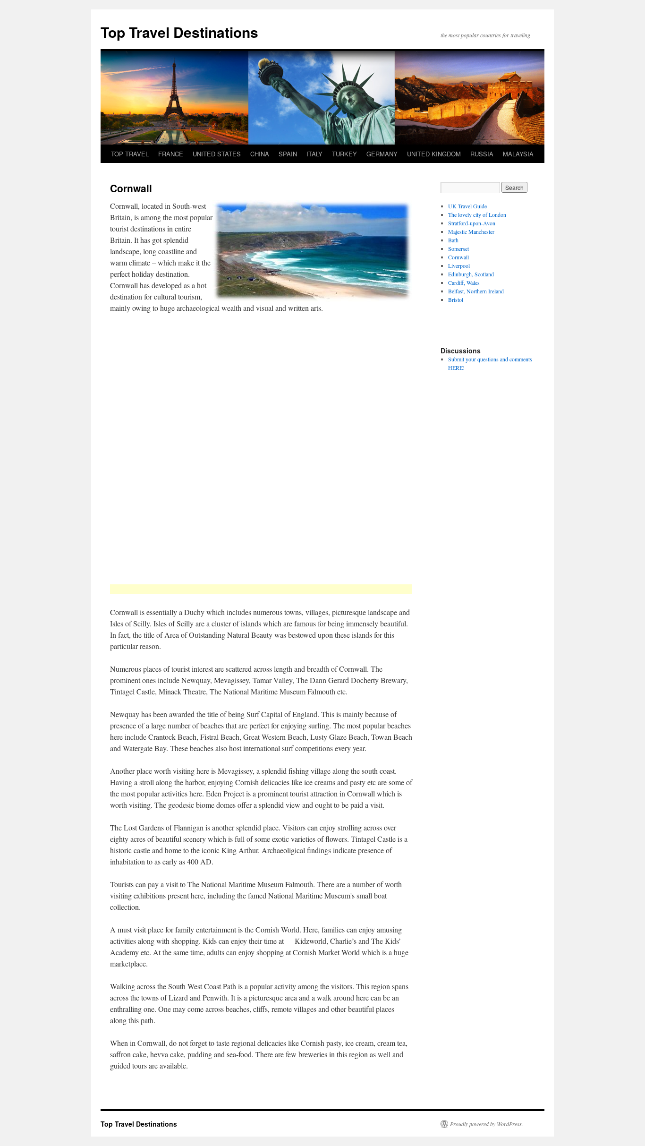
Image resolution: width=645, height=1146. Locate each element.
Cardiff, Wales (464, 282)
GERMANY (382, 153)
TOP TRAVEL (130, 153)
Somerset (458, 248)
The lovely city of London (477, 214)
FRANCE (170, 153)
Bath (453, 240)
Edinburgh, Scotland (471, 274)
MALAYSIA (518, 153)
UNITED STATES (217, 153)
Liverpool (459, 265)
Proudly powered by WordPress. (486, 1124)
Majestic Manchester (471, 231)
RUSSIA (481, 153)
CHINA (259, 153)
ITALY (314, 153)
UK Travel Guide (467, 206)
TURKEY (344, 153)
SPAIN (288, 153)
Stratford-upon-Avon (471, 223)
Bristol (455, 299)
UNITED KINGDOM (434, 153)
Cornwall (458, 257)
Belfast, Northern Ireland (476, 291)
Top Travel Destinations (179, 32)
